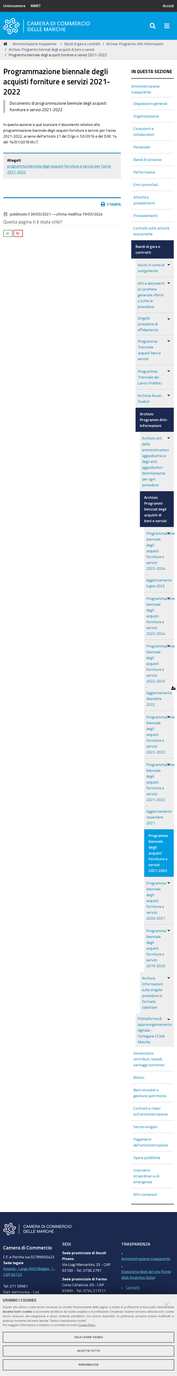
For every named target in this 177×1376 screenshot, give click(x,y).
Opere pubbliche (146, 1157)
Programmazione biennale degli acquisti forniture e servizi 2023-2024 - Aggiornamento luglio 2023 (160, 559)
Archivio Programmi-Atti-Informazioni (134, 44)
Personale (141, 147)
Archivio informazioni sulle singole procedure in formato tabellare (152, 992)
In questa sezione (151, 71)
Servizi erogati (145, 1127)
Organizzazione (146, 116)
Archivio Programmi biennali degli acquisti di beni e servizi (51, 49)
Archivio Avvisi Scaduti (149, 398)
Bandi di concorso (147, 159)
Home (6, 44)
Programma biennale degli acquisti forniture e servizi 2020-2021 (156, 900)
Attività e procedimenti (144, 200)
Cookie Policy (87, 1325)
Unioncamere (14, 6)
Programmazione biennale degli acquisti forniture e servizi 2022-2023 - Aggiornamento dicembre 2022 (160, 675)
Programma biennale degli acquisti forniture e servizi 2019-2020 (156, 948)
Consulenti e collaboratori (143, 131)
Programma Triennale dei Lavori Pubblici (150, 377)
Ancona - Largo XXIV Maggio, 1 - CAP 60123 (29, 1271)
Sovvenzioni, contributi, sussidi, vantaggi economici (148, 1059)
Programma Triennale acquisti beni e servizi (149, 350)
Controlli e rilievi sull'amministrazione (150, 1111)
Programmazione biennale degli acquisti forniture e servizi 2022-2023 (160, 734)
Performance (144, 172)
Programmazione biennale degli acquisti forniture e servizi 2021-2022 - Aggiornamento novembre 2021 (160, 794)
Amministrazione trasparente (35, 44)
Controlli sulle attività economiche (151, 231)
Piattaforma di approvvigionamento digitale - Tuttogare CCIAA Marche (155, 1030)
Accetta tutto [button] (88, 1350)
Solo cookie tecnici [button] (88, 1337)
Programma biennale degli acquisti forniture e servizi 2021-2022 (158, 852)
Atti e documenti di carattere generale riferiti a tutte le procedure (151, 294)
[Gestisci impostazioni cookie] (173, 688)
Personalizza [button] (88, 1364)
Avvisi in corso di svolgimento (151, 268)
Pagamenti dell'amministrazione (150, 1142)
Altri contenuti (145, 1194)
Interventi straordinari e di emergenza (146, 1176)
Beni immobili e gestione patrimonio (149, 1093)
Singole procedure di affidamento (148, 324)
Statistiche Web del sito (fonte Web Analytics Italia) (146, 1274)
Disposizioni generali (150, 103)
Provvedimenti (145, 215)
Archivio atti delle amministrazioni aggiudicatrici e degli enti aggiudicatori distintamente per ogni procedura (155, 461)
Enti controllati (145, 184)
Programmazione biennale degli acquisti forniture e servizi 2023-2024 (160, 615)
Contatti (133, 1287)
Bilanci (138, 1077)
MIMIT (36, 6)
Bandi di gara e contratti (82, 44)
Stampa (114, 204)
